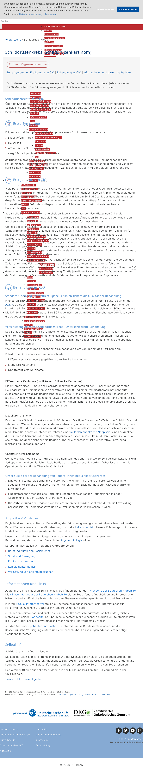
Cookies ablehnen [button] (105, 9)
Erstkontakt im (42, 72)
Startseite (41, 729)
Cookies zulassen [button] (128, 9)
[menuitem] (55, 26)
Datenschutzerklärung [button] (30, 14)
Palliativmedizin (85, 527)
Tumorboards (7, 740)
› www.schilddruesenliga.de (23, 679)
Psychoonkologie (71, 540)
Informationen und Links (99, 72)
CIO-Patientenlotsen (131, 739)
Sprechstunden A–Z (11, 745)
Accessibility (43, 745)
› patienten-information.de (45, 626)
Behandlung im (69, 72)
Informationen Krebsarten (15, 734)
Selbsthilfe (124, 72)
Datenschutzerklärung (48, 734)
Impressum (42, 740)
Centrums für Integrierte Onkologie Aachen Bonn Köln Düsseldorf (83, 694)
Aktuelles (5, 750)
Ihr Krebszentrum (10, 729)
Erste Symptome (18, 72)
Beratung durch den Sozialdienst (29, 551)
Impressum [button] (51, 14)
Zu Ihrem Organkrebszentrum (28, 64)
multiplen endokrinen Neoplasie (90, 432)
